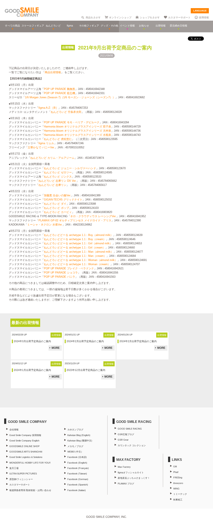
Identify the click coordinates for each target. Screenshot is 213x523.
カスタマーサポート (179, 17)
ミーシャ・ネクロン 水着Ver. (44, 224)
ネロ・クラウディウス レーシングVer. (93, 216)
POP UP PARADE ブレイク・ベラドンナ (69, 268)
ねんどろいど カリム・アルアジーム (52, 157)
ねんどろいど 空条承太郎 (66, 111)
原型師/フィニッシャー (21, 479)
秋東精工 (177, 499)
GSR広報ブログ (126, 434)
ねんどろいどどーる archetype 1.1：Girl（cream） (74, 247)
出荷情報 (68, 47)
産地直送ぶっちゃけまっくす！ (134, 478)
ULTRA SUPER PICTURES (23, 473)
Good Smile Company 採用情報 (25, 435)
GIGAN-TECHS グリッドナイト (63, 199)
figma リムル (46, 143)
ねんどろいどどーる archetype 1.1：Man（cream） (75, 255)
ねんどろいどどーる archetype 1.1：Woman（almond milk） (80, 260)
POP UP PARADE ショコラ (61, 272)
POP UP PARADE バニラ (59, 276)
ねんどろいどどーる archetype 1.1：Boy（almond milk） (78, 235)
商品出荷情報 (53, 72)
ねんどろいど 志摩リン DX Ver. (57, 180)
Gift (175, 466)
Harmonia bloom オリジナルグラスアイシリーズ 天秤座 (77, 130)
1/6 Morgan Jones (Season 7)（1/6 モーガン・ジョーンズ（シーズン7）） (70, 97)
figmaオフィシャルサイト (131, 472)
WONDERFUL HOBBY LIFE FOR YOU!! (30, 462)
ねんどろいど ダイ (55, 203)
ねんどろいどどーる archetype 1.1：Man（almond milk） (78, 251)
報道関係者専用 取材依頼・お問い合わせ (30, 490)
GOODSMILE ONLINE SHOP (24, 446)
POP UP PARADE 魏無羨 (59, 89)
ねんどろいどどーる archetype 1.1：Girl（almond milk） (78, 243)
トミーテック (180, 494)
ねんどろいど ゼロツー (58, 172)
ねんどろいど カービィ (58, 212)
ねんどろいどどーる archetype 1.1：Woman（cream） (77, 264)
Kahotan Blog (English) (78, 435)
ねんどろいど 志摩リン (52, 185)
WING (176, 488)
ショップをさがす (150, 17)
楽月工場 (14, 468)
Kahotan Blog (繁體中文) (79, 440)
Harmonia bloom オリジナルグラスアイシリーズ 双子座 (77, 126)
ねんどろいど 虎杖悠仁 (58, 139)
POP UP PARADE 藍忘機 (59, 93)
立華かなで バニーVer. (41, 147)
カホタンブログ (75, 429)
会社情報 (14, 429)
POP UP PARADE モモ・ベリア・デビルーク (71, 122)
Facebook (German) (77, 479)
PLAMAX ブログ (126, 483)
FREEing (177, 477)
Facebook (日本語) (77, 457)
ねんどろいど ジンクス (58, 176)
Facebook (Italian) (76, 490)
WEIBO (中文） (75, 451)
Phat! (175, 472)
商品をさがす (93, 17)
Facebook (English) (77, 462)
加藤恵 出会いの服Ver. (57, 195)
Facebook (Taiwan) (77, 473)
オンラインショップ (120, 17)
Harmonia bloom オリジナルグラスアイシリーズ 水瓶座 (77, 134)
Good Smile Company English (24, 440)
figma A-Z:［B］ (48, 107)
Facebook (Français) (78, 468)
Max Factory (124, 467)
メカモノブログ (75, 446)
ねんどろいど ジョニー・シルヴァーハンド (70, 168)
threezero (178, 483)
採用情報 (204, 17)
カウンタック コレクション (132, 445)
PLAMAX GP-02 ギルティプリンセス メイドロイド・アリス (74, 220)
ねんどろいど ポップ (56, 207)
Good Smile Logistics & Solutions (25, 457)
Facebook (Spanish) (77, 484)
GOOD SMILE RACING (130, 428)
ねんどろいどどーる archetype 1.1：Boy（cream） (75, 239)
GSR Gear (123, 440)
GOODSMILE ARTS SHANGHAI (25, 451)
